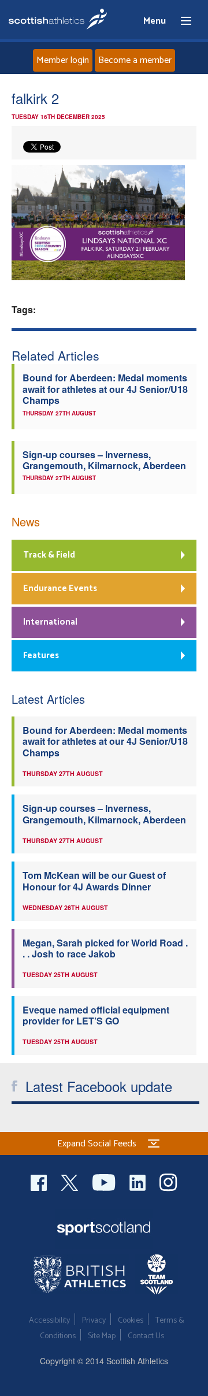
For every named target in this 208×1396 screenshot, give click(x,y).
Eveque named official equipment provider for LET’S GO (96, 1015)
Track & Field (49, 555)
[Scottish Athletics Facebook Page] (40, 1180)
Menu (181, 21)
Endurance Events (60, 588)
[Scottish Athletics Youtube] (105, 1180)
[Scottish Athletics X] (71, 1180)
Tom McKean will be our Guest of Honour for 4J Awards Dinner (94, 880)
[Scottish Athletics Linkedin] (138, 1180)
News (26, 521)
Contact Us (146, 1336)
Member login (62, 60)
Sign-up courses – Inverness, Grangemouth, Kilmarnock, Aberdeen (104, 460)
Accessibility (49, 1320)
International (50, 622)
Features (41, 655)
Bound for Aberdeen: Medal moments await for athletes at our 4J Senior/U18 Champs (105, 389)
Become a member (135, 60)
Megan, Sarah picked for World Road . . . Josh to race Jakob (105, 948)
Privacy (94, 1320)
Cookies (130, 1320)
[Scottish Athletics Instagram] (168, 1180)
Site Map (102, 1336)
